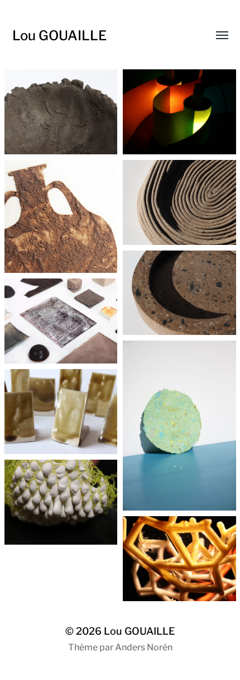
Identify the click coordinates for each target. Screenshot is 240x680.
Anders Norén (143, 647)
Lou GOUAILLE (59, 35)
